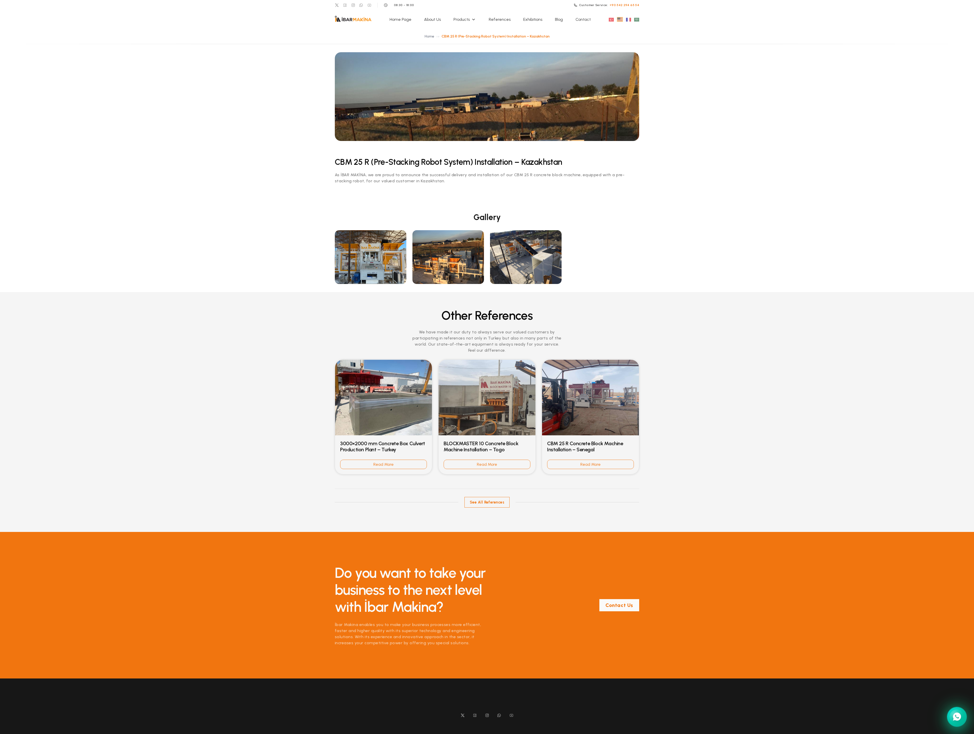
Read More (383, 464)
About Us (432, 19)
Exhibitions (532, 19)
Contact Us (619, 605)
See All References (487, 502)
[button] (370, 257)
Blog (559, 19)
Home (429, 36)
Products (462, 19)
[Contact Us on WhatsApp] (957, 715)
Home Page (400, 19)
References (500, 19)
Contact (583, 19)
